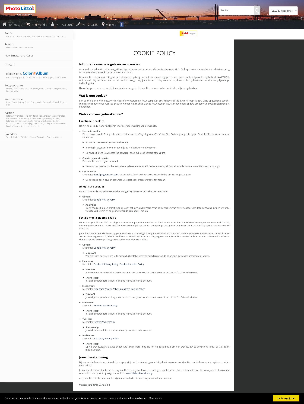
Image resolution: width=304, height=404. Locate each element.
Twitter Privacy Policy (104, 321)
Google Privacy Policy (104, 199)
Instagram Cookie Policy (132, 288)
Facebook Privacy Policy (105, 264)
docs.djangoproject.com (105, 174)
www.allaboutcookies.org (139, 373)
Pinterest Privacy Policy (105, 305)
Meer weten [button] (155, 398)
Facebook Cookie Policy (131, 264)
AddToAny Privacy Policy (106, 338)
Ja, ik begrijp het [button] (286, 398)
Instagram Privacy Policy (105, 288)
